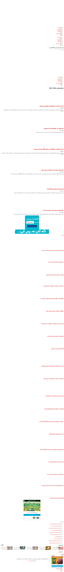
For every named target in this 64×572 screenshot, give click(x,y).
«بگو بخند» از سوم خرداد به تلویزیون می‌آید (53, 210)
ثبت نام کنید (32, 514)
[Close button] (62, 555)
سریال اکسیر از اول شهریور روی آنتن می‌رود (55, 474)
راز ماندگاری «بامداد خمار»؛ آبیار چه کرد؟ (56, 261)
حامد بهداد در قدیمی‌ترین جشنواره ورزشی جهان (52, 170)
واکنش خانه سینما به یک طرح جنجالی (57, 497)
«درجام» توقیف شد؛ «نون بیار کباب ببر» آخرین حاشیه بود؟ (53, 485)
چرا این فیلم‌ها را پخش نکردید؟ (58, 536)
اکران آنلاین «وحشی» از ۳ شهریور (57, 348)
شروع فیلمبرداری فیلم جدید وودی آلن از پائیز (55, 336)
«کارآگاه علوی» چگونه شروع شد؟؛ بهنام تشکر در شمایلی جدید (52, 298)
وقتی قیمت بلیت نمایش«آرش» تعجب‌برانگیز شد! (55, 395)
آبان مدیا (29, 560)
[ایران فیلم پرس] (38, 25)
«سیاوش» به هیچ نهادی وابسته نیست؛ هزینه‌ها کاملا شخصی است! (51, 421)
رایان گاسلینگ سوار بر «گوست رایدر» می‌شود (57, 530)
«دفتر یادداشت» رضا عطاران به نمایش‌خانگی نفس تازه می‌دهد (49, 149)
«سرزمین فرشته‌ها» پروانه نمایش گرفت (56, 433)
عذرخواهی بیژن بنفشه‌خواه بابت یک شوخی (54, 128)
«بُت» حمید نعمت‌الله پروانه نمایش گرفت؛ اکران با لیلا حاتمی (52, 366)
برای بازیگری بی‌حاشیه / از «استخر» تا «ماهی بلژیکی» (53, 285)
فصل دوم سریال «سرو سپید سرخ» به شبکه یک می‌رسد (56, 534)
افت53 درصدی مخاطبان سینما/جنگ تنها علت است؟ (54, 408)
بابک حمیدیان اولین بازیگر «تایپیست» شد (56, 461)
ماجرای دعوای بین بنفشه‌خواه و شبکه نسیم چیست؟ (52, 106)
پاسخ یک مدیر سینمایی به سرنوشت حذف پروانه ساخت (53, 378)
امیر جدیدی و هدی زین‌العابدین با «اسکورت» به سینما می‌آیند (52, 323)
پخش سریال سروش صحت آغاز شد (55, 189)
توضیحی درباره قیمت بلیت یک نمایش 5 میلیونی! (55, 274)
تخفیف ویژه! (57, 566)
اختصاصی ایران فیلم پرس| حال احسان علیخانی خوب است (53, 250)
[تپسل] (25, 215)
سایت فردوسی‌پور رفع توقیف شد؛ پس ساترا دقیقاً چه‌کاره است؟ (52, 449)
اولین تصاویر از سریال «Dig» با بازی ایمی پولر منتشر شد (56, 532)
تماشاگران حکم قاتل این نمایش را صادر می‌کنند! (55, 311)
